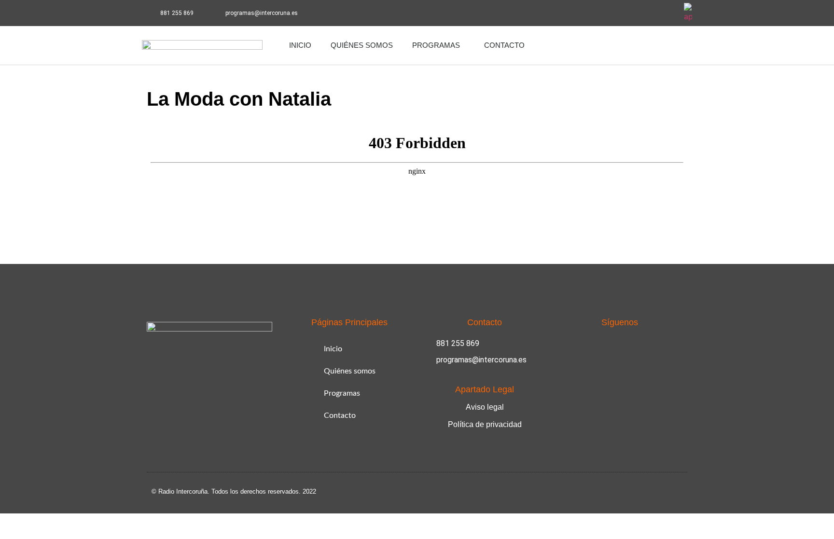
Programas (436, 45)
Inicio (300, 45)
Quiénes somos (362, 45)
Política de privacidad (485, 424)
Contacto (504, 45)
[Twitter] (666, 13)
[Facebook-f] (640, 13)
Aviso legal (485, 407)
